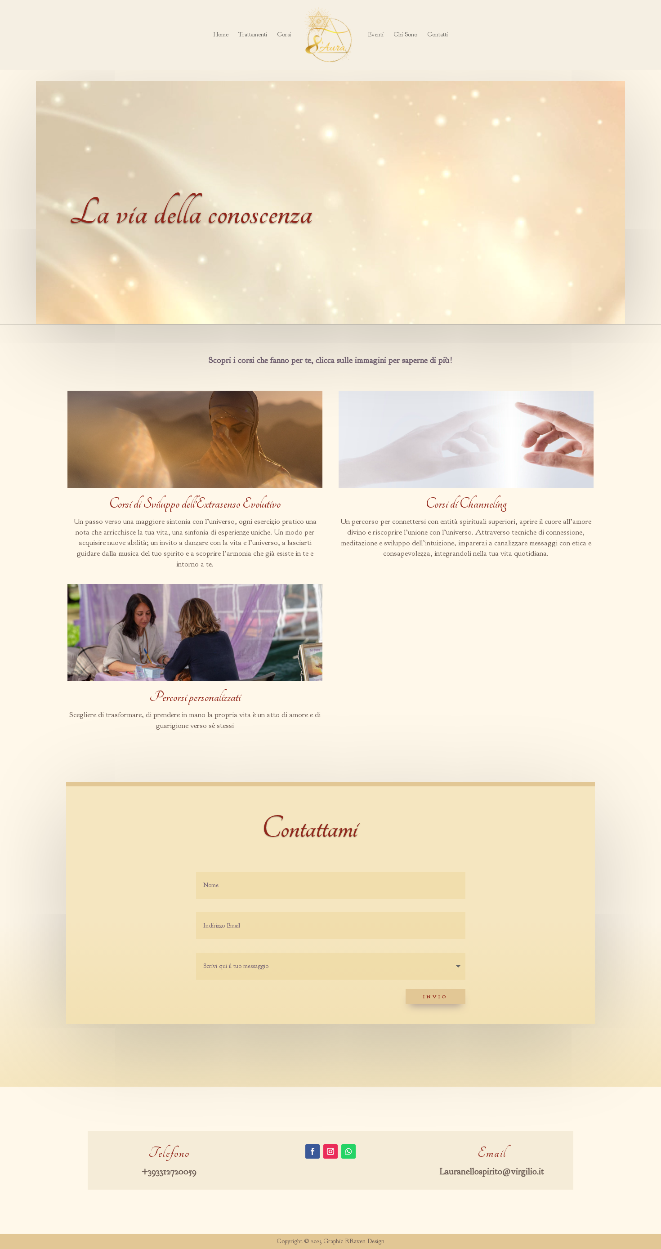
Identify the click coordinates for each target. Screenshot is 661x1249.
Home (220, 34)
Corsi (284, 34)
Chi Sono (405, 34)
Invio (435, 996)
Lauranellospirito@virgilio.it (492, 1171)
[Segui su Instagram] (330, 1151)
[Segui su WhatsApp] (348, 1151)
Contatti (437, 34)
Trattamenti (252, 34)
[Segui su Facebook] (312, 1151)
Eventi (376, 34)
